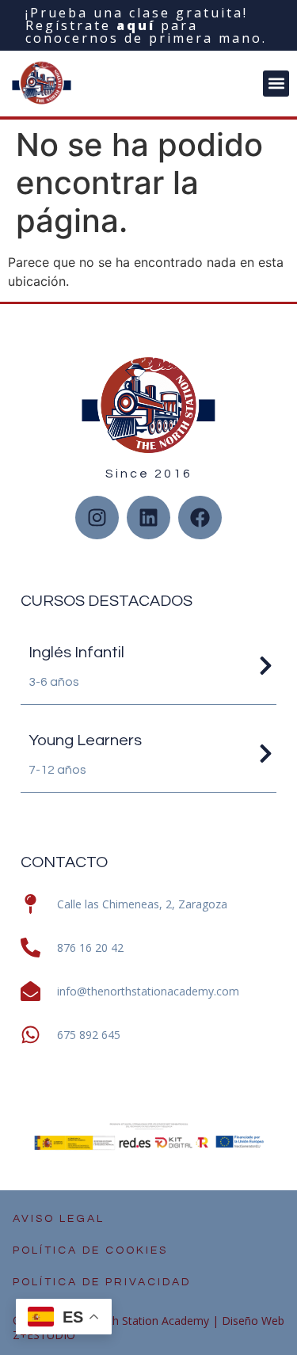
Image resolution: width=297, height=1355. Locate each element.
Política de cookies (90, 1250)
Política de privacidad (102, 1282)
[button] (276, 83)
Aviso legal (59, 1218)
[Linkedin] (148, 517)
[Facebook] (200, 517)
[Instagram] (97, 517)
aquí (135, 25)
